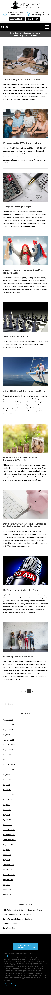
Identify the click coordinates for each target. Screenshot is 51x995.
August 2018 (8, 880)
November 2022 (9, 745)
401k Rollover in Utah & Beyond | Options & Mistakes (23, 910)
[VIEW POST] (25, 60)
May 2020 (6, 815)
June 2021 (7, 780)
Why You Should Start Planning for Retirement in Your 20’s (20, 459)
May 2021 (6, 785)
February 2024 (8, 740)
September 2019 (9, 840)
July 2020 (6, 805)
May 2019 (6, 860)
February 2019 (8, 865)
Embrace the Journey (11, 923)
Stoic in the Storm (9, 928)
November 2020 (9, 800)
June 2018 (7, 890)
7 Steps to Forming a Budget (17, 206)
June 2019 (7, 855)
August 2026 (8, 720)
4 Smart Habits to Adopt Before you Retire (24, 391)
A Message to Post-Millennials (18, 656)
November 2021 (9, 765)
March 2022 (7, 760)
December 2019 (9, 830)
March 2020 (7, 825)
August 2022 (8, 750)
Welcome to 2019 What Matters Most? (23, 143)
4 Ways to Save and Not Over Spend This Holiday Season (23, 271)
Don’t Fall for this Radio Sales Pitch (20, 590)
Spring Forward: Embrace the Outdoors (17, 919)
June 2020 (7, 810)
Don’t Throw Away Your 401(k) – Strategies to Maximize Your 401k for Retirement (24, 525)
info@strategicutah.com (40, 15)
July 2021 (6, 775)
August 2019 (8, 845)
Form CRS (8, 983)
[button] (33, 19)
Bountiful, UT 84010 (15, 14)
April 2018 (7, 895)
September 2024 (9, 725)
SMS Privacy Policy (12, 986)
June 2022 (7, 755)
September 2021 (9, 770)
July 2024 (6, 735)
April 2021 (7, 790)
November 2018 (9, 875)
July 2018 (6, 885)
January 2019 (8, 870)
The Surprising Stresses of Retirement (22, 79)
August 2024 (8, 730)
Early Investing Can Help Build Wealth (17, 914)
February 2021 (8, 795)
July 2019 (6, 850)
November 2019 (9, 835)
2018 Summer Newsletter (16, 336)
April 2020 (7, 820)
